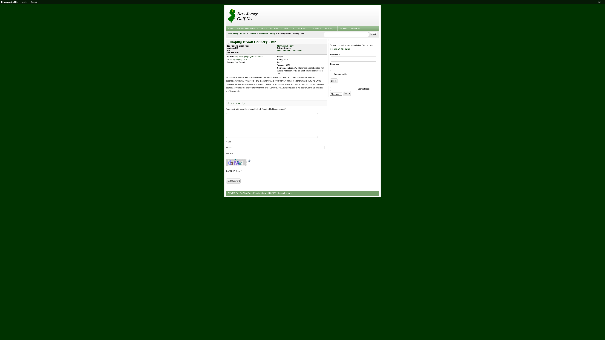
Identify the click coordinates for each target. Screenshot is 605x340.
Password (334, 64)
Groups (343, 28)
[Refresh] (249, 160)
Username (335, 55)
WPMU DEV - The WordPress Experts (244, 193)
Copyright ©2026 (269, 193)
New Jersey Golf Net (247, 16)
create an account (340, 49)
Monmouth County (267, 33)
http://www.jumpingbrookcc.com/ (248, 57)
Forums (316, 28)
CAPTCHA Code (233, 171)
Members (355, 28)
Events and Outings (247, 28)
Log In (24, 2)
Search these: (363, 89)
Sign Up (34, 2)
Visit (599, 2)
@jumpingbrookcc (241, 59)
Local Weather (283, 50)
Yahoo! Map (296, 50)
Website (229, 153)
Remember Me (340, 74)
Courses (300, 29)
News (264, 28)
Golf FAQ (327, 29)
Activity (274, 28)
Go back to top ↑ (285, 193)
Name (229, 142)
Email (229, 148)
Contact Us (288, 28)
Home (230, 28)
